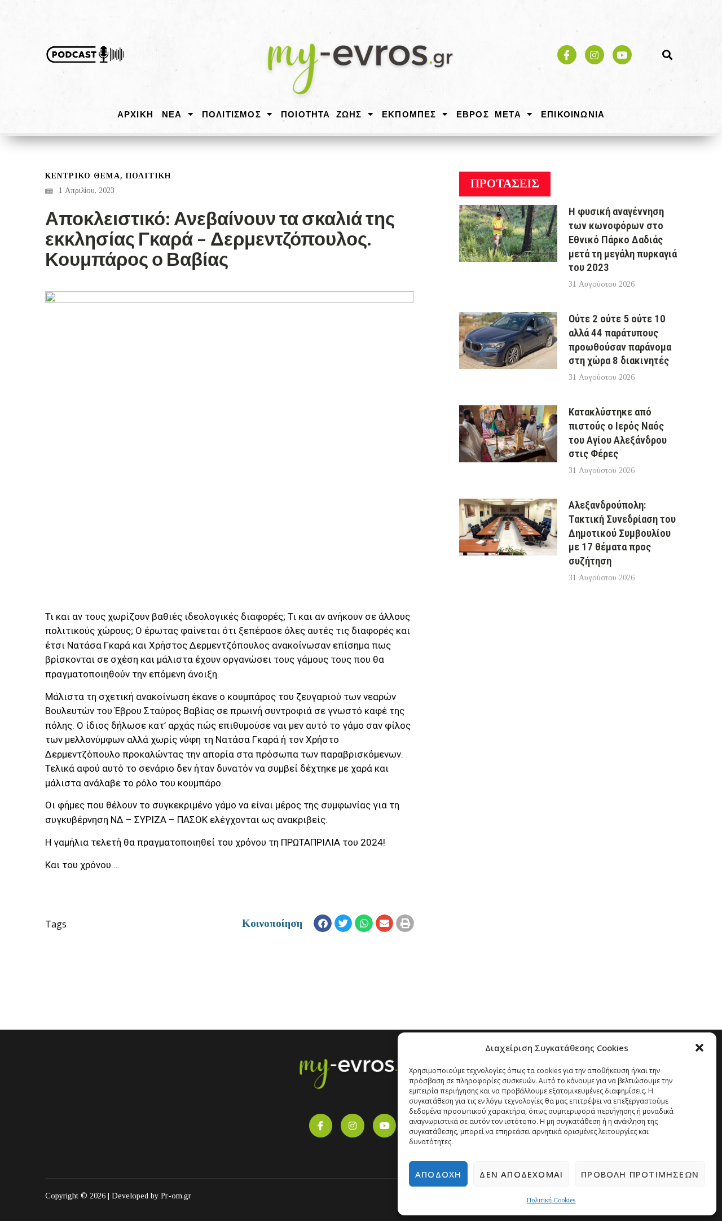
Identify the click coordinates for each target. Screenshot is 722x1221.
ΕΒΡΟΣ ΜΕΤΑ (488, 114)
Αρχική (135, 114)
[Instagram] (594, 54)
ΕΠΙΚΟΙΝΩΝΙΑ (573, 114)
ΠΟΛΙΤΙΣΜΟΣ (231, 114)
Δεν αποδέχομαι (521, 1174)
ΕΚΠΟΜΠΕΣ (409, 114)
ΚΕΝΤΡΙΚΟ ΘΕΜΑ (82, 176)
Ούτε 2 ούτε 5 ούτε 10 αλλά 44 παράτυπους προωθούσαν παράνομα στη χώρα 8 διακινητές (620, 339)
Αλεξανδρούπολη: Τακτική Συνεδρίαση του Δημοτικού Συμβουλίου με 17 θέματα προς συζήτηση (622, 532)
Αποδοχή (438, 1174)
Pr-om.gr (176, 1196)
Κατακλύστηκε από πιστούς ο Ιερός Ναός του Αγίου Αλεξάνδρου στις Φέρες (618, 432)
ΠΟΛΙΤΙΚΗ (148, 176)
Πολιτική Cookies (551, 1200)
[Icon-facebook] (566, 54)
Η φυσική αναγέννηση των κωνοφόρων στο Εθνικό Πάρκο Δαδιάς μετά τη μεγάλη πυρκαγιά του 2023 (623, 239)
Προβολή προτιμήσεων (640, 1174)
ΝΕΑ (172, 114)
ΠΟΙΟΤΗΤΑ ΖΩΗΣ (321, 114)
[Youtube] (622, 54)
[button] (699, 1047)
